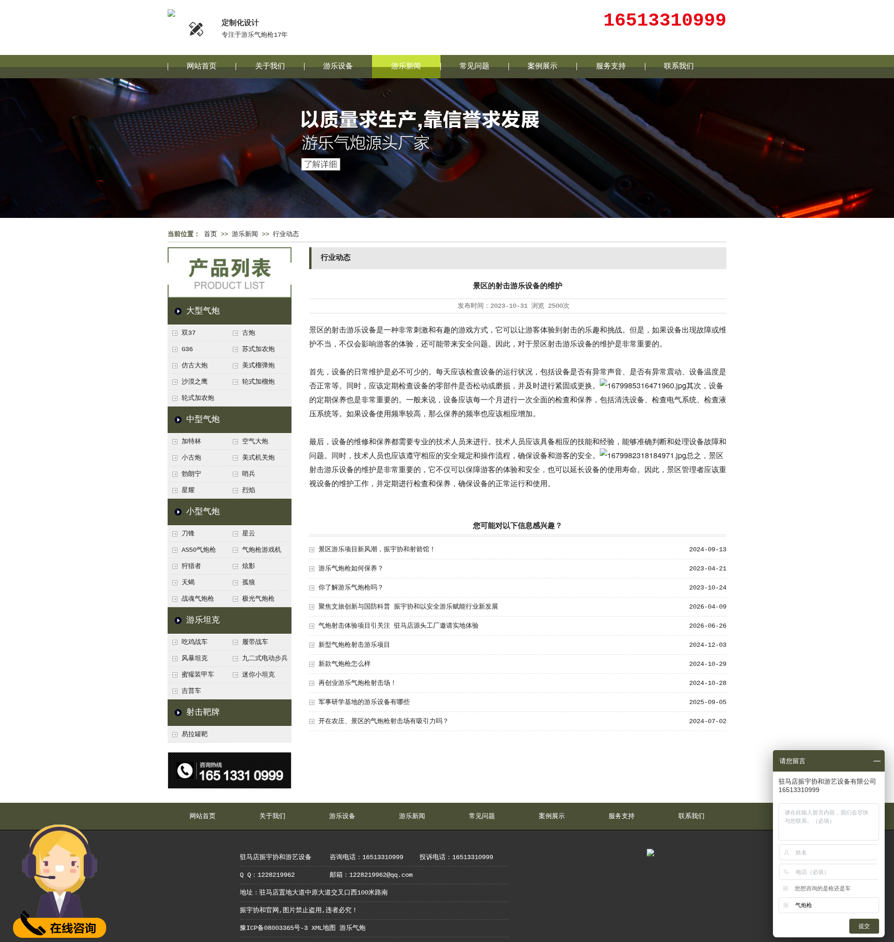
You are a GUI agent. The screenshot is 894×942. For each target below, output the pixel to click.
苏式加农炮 (258, 349)
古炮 (248, 333)
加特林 (191, 441)
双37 (189, 333)
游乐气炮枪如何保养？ (351, 568)
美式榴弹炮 (258, 365)
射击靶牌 (203, 712)
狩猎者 (191, 566)
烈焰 (248, 490)
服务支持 (611, 66)
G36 (187, 349)
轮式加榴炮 (258, 382)
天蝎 (188, 582)
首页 (210, 234)
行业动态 (286, 234)
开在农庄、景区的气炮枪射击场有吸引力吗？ (383, 721)
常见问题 (474, 66)
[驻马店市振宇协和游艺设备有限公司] (171, 13)
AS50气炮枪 (199, 550)
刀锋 (188, 533)
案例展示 (542, 66)
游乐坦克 (203, 620)
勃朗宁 (191, 474)
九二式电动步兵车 (258, 661)
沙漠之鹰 (195, 382)
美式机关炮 (258, 457)
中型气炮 (203, 419)
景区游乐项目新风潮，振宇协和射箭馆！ (377, 549)
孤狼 (248, 582)
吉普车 (191, 691)
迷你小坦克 (258, 674)
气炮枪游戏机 (261, 550)
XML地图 (324, 928)
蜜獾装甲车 (198, 674)
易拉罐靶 (195, 734)
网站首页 (202, 66)
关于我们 (270, 66)
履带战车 (255, 642)
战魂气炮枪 (198, 599)
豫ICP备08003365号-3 (274, 928)
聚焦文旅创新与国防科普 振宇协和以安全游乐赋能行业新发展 (408, 606)
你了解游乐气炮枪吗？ (351, 587)
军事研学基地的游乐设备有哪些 (364, 702)
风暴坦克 (195, 658)
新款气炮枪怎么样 (344, 664)
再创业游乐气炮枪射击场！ (357, 683)
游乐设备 (338, 66)
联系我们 (679, 66)
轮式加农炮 (198, 398)
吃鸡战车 (195, 642)
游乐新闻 (406, 66)
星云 (248, 533)
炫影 (248, 566)
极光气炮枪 (258, 599)
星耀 (188, 490)
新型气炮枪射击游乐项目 (354, 645)
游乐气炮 (352, 928)
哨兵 (248, 474)
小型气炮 (203, 511)
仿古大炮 (195, 365)
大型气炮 (203, 311)
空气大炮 (255, 441)
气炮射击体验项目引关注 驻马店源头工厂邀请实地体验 (398, 626)
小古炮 (191, 457)
